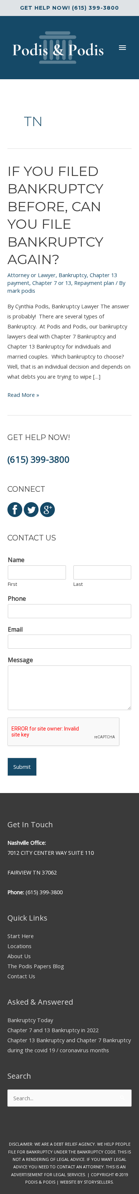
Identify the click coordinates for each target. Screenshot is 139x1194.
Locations (19, 946)
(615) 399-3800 (38, 459)
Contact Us (21, 976)
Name (16, 560)
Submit (22, 766)
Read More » (23, 395)
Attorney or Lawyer (31, 275)
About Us (19, 956)
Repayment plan (94, 282)
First (12, 584)
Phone (17, 599)
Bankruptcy (73, 275)
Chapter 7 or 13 (51, 282)
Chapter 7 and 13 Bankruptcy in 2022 (53, 1030)
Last (78, 584)
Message (20, 660)
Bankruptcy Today (30, 1020)
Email (15, 629)
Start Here (20, 936)
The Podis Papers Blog (35, 966)
